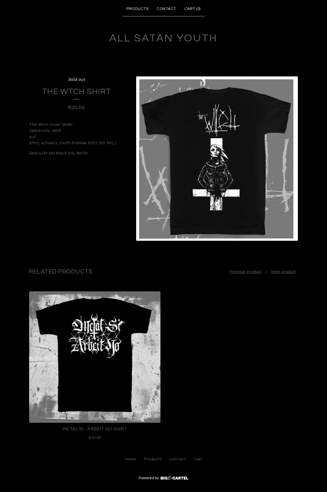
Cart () (192, 9)
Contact (166, 9)
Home (130, 459)
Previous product (245, 271)
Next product (283, 271)
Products (137, 9)
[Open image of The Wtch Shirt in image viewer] (217, 158)
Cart (198, 459)
